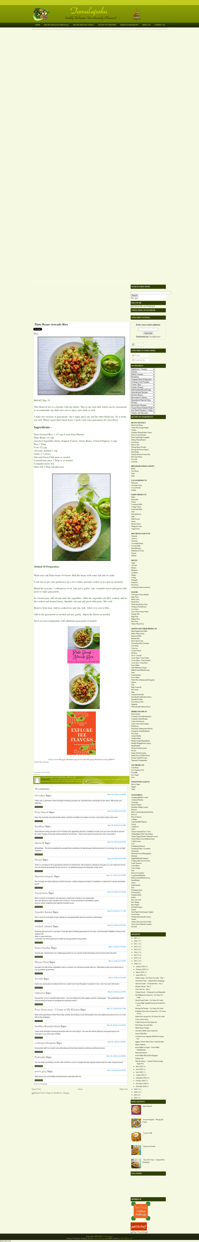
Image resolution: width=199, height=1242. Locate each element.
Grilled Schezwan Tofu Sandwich (146, 1022)
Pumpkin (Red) (136, 895)
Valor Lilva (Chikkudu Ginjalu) (141, 924)
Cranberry (134, 573)
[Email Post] (86, 781)
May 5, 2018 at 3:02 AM (117, 978)
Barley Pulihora (140, 1045)
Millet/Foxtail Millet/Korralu (140, 670)
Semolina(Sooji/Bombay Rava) (141, 697)
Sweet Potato (135, 914)
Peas (132, 888)
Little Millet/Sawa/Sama (139, 668)
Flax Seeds (134, 733)
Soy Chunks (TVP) (137, 770)
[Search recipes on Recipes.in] (139, 1232)
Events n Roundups (129, 25)
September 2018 (141, 1078)
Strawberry (134, 585)
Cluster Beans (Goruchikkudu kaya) (142, 839)
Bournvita (134, 483)
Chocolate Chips (136, 485)
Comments (139, 360)
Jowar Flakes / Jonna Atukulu (140, 660)
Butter (133, 497)
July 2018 (139, 1072)
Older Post (124, 1089)
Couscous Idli (147, 1133)
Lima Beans (135, 442)
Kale (132, 871)
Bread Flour (135, 602)
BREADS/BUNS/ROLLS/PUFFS (142, 466)
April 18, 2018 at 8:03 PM (116, 842)
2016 (135, 958)
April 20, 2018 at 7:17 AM (116, 911)
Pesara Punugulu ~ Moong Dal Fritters (152, 1121)
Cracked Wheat (136, 651)
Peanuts (133, 553)
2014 (135, 952)
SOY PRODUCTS (137, 765)
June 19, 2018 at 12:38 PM (116, 1056)
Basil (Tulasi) (135, 714)
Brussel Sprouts (136, 817)
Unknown (40, 993)
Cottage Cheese (136, 507)
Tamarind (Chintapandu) (139, 760)
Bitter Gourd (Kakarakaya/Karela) (142, 812)
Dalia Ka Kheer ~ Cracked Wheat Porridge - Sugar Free (149, 1062)
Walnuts (133, 556)
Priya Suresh (41, 812)
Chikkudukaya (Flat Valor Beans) (142, 834)
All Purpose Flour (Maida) (140, 595)
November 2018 (141, 1084)
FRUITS (134, 560)
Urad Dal (134, 462)
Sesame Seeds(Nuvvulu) (139, 758)
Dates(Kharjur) (136, 548)
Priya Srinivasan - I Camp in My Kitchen (57, 1009)
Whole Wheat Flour (137, 624)
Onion (133, 883)
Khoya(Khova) (136, 514)
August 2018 (140, 1075)
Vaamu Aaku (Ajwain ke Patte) (141, 922)
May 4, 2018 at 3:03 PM (117, 961)
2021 (135, 1095)
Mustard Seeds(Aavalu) (139, 748)
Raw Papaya (135, 905)
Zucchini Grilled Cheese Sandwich (146, 1031)
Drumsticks (135, 851)
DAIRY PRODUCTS (138, 495)
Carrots (88, 779)
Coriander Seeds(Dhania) (139, 719)
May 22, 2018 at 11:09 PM (116, 1025)
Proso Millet (135, 677)
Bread (133, 469)
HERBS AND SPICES (139, 712)
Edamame (134, 856)
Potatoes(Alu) (135, 892)
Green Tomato (135, 868)
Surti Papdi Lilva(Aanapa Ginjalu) (142, 912)
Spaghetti (134, 704)
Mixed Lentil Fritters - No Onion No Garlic (149, 1000)
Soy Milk (134, 772)
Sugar (133, 789)
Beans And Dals (63, 779)
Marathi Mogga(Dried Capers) (141, 743)
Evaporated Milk (136, 509)
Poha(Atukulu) (136, 675)
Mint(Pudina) (135, 746)
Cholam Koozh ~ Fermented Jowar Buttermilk (150, 992)
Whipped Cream (136, 526)
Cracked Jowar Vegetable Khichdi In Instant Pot (149, 1037)
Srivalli (39, 978)
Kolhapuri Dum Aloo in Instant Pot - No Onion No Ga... (150, 1012)
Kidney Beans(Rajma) (138, 440)
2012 (135, 947)
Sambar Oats (139, 1058)
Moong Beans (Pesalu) (138, 447)
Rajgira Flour (135, 619)
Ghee (133, 512)
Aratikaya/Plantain (137, 800)
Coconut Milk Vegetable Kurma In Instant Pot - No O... (150, 1004)
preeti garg (41, 1071)
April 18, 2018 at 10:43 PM (116, 875)
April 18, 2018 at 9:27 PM (116, 859)
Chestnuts (134, 541)
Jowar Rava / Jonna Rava (139, 663)
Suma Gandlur (42, 948)
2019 (135, 1089)
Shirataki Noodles (137, 699)
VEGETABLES (136, 795)
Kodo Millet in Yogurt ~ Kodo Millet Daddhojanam (147, 1048)
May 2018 (139, 1066)
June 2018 (139, 1069)
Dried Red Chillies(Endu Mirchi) (141, 729)
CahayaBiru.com (126, 1238)
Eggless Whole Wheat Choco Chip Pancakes (149, 1042)
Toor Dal (134, 459)
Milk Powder (135, 519)
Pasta (133, 673)
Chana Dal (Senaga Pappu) (140, 428)
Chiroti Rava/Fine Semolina (140, 643)
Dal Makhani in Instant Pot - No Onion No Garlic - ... (149, 996)
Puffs (133, 473)
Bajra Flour (135, 597)
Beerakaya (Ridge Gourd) (139, 807)
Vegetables (79, 781)
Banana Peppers (136, 805)
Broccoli (134, 814)
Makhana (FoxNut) (137, 551)
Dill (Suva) (134, 726)
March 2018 (140, 972)
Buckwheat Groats (137, 641)
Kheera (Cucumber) (137, 873)
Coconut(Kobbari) (137, 543)
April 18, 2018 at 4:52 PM (116, 811)
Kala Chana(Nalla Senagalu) (140, 437)
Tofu (132, 777)
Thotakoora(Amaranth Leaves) (141, 917)
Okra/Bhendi (135, 880)
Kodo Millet (135, 665)
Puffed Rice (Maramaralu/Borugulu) (143, 680)
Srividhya (40, 795)
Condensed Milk (136, 504)
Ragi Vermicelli (136, 687)
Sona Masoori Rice (67, 781)
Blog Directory (5, 1241)
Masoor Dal (135, 445)
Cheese (133, 502)
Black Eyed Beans (137, 425)
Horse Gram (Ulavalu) (138, 435)
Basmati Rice (135, 638)
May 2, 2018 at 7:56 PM (117, 947)
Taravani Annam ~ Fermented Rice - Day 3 (149, 984)
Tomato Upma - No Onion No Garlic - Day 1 (149, 978)
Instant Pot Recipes (107, 25)
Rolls (133, 476)
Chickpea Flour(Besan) (138, 607)
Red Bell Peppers (136, 907)
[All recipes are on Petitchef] (139, 1230)
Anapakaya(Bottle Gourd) (139, 797)
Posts (137, 355)
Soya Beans (135, 768)
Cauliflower (135, 827)
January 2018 (140, 967)
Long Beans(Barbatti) (138, 875)
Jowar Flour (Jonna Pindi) (139, 612)
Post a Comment (40, 1084)
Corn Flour (134, 609)
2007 (135, 938)
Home (37, 25)
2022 (135, 1098)
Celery (133, 829)
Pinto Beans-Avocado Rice (51, 324)
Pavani (38, 859)
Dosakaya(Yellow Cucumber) (140, 849)
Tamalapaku (101, 9)
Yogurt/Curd (135, 529)
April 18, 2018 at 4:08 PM (116, 794)
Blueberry (134, 570)
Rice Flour (134, 621)
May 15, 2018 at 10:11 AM (116, 1008)
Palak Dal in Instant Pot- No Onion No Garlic (150, 1016)
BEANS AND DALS (138, 423)
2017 (135, 961)
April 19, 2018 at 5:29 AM (116, 892)
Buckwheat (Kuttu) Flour (139, 604)
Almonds (134, 536)
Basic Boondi (147, 1106)
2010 (135, 941)
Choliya (133, 430)
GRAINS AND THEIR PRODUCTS (144, 629)
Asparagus (134, 802)
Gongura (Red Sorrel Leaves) (140, 861)
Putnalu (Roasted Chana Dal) (140, 454)
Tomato (133, 919)
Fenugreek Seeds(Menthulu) (140, 731)
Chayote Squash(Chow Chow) (141, 832)
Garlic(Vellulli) (136, 736)
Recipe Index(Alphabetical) (56, 25)
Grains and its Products (102, 779)
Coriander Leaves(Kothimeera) (141, 716)
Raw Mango (135, 902)
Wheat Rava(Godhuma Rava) (140, 707)
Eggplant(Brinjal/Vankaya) (139, 858)
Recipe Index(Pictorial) (83, 25)
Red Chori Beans (136, 457)
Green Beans (135, 866)
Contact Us (160, 25)
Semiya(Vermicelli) (137, 694)
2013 (135, 949)
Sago (133, 692)
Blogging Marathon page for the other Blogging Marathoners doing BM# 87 (87, 759)
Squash (133, 910)
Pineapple (134, 580)
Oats (132, 685)
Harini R (39, 843)
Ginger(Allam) (136, 738)
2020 (135, 1092)
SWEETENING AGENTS (140, 782)
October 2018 (140, 1081)
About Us (146, 25)
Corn (133, 844)
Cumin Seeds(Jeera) (137, 721)
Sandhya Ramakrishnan (47, 1026)
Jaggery (133, 787)
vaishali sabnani (43, 926)
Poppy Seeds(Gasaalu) (138, 753)
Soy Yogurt (135, 775)
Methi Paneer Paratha (142, 1028)
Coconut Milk (135, 546)
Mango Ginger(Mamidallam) (140, 741)
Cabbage (134, 819)
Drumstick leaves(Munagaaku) (141, 853)
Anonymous (41, 893)
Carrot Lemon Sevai (141, 1019)
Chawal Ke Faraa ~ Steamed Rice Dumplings (149, 981)
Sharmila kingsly (44, 876)
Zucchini (134, 927)
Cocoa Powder (136, 488)
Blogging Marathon (77, 779)
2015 (135, 955)
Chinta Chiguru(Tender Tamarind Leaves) (144, 836)
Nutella (133, 490)
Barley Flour (135, 599)
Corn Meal (134, 646)
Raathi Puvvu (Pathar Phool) (140, 755)
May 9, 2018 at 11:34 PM (117, 992)
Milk (132, 517)
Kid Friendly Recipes (119, 779)
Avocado (53, 779)
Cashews (134, 538)
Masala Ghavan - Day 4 (143, 986)
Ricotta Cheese (136, 524)
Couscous (134, 648)
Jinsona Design (99, 1238)
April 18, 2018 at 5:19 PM (116, 825)
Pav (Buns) (135, 471)
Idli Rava (134, 653)
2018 (135, 964)
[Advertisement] (80, 302)
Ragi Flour (134, 616)
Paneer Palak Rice (141, 1034)
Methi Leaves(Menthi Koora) (140, 878)
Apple (133, 563)
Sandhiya (40, 826)
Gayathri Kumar (43, 912)
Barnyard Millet (136, 636)
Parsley (133, 751)
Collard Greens (136, 841)
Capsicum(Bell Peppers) (139, 822)
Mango (133, 575)
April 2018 (139, 975)
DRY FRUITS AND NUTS (140, 534)
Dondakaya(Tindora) (138, 846)
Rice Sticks (134, 690)
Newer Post (36, 1089)
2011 (135, 944)
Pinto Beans (45, 781)
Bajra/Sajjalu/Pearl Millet (139, 631)
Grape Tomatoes (136, 863)
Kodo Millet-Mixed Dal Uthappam (146, 1055)
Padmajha (40, 1057)
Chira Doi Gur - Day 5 (142, 989)
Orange (133, 577)
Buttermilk (134, 499)
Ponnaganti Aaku (136, 890)
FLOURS (134, 592)
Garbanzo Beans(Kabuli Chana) (141, 432)
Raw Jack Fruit (136, 900)
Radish (133, 897)
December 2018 (141, 1086)
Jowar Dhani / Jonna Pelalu (140, 658)
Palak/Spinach (135, 885)
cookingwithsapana (45, 1043)
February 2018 (140, 969)
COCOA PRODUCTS (139, 480)
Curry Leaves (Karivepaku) (140, 724)
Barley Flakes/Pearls (137, 634)
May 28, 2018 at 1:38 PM (117, 1042)
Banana (133, 568)
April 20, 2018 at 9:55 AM (116, 925)
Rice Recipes (55, 781)
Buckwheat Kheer (141, 1053)
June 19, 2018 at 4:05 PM (116, 1070)
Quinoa (133, 682)
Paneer (133, 521)
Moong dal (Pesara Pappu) (140, 450)
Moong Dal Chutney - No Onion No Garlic (149, 1008)
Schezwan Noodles (149, 1146)
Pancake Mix (135, 614)
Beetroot (134, 810)
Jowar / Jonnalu (136, 655)
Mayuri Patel (42, 962)
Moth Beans (135, 452)
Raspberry (134, 582)
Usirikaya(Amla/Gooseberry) (140, 587)
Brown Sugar (135, 784)
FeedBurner (154, 337)
